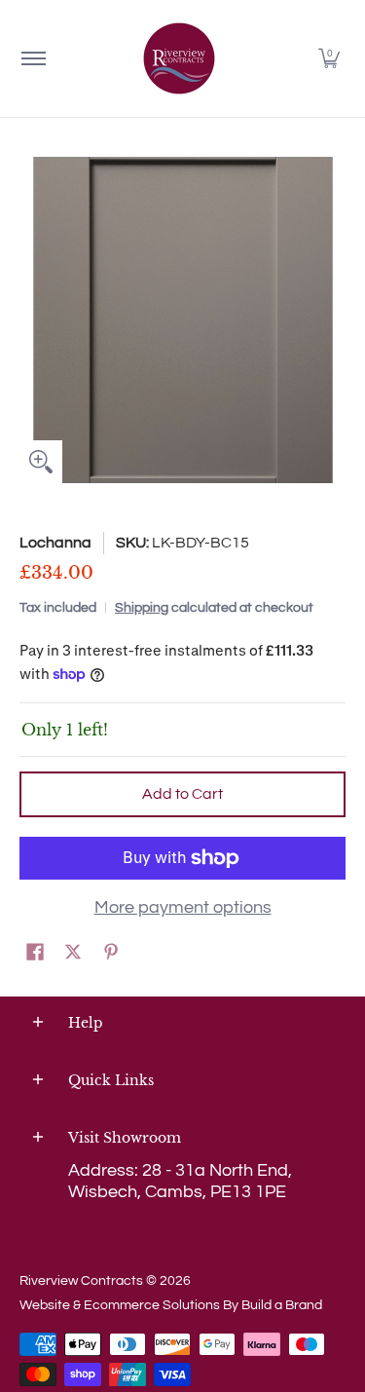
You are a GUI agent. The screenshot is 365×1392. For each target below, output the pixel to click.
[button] (329, 58)
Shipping (141, 607)
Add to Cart (182, 794)
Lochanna (55, 542)
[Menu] (32, 58)
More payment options (183, 907)
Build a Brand (281, 1305)
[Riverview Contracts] (179, 58)
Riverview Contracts (81, 1281)
